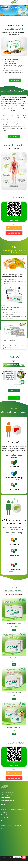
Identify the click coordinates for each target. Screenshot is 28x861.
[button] (27, 1)
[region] (14, 849)
